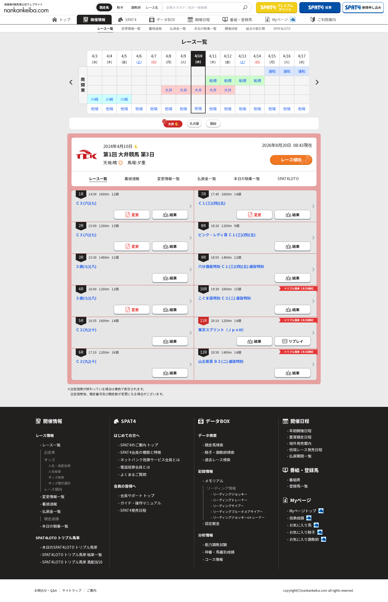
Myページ (280, 19)
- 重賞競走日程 (299, 437)
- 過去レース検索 (216, 459)
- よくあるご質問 (132, 474)
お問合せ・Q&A (45, 590)
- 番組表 (293, 479)
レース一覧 (105, 28)
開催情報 (98, 19)
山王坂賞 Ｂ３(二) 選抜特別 (220, 361)
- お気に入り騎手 (301, 532)
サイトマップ (71, 590)
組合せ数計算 (255, 28)
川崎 (94, 99)
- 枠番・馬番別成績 (218, 552)
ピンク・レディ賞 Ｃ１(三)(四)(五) (226, 234)
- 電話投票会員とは (134, 467)
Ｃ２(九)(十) (86, 329)
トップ (64, 19)
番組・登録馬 (241, 19)
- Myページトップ (301, 510)
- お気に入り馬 (299, 525)
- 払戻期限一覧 (299, 456)
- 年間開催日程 (299, 430)
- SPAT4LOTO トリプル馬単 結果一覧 (71, 554)
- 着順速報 (48, 504)
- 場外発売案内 (299, 443)
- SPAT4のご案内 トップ (138, 444)
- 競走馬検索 (212, 444)
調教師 (136, 7)
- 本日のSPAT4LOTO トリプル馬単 (68, 547)
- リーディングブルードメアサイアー (237, 511)
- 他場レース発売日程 (304, 449)
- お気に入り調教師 (303, 539)
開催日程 (202, 19)
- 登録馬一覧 (297, 486)
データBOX (166, 19)
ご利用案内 (327, 19)
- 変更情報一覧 (52, 496)
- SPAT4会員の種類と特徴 (139, 452)
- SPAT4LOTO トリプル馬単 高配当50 (71, 562)
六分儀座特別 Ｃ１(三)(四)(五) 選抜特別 (231, 266)
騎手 (120, 7)
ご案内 (91, 590)
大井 (168, 90)
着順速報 (155, 28)
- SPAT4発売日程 (132, 510)
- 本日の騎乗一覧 (54, 526)
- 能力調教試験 (214, 544)
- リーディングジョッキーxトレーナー (238, 517)
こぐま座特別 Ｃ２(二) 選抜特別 (224, 298)
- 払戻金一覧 (50, 511)
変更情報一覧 (130, 28)
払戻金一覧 (178, 28)
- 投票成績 (295, 518)
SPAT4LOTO (282, 28)
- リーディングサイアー (227, 505)
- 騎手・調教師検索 (218, 452)
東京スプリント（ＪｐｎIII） (222, 329)
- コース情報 (212, 559)
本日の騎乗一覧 (205, 28)
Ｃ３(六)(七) (86, 203)
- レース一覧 (50, 444)
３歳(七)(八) (86, 266)
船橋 (213, 80)
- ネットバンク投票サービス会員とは (149, 459)
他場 (94, 108)
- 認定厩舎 (211, 523)
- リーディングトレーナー (229, 500)
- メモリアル (212, 480)
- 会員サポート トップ (136, 495)
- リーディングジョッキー (229, 494)
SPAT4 (130, 19)
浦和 (272, 71)
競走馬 (104, 7)
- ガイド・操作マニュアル (139, 502)
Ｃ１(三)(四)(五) (211, 203)
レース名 (152, 7)
